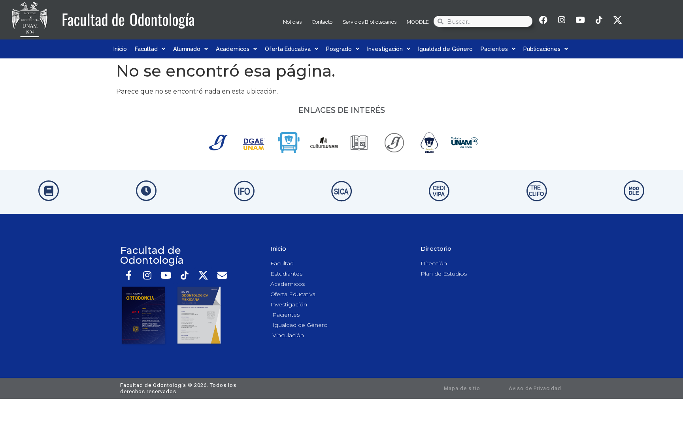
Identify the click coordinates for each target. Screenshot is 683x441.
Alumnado (186, 48)
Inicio (120, 48)
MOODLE (418, 22)
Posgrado (339, 48)
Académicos (232, 48)
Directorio (436, 248)
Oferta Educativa (288, 48)
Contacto (322, 22)
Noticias (292, 22)
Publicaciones (541, 48)
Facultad (146, 48)
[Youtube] (580, 19)
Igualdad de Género (445, 48)
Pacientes (494, 48)
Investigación (385, 48)
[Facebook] (543, 19)
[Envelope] (221, 275)
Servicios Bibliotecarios (369, 22)
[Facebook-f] (128, 275)
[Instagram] (561, 19)
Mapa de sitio (462, 388)
